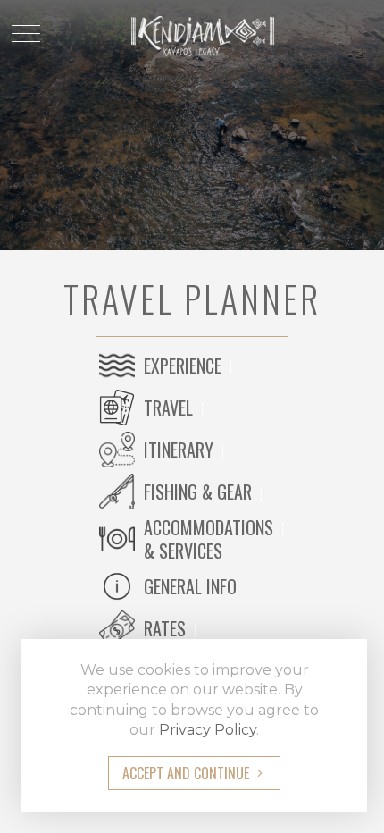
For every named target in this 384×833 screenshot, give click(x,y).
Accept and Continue (185, 773)
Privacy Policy (207, 729)
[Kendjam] (192, 35)
